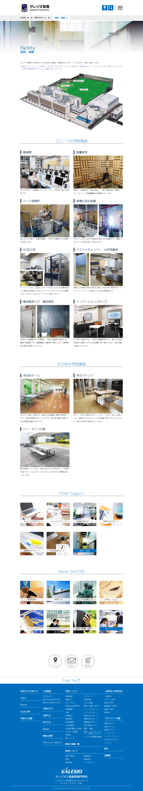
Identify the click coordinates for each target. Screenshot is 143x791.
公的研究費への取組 (73, 728)
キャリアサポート (91, 709)
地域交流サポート (91, 715)
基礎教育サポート (91, 722)
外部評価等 (69, 722)
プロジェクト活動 (112, 718)
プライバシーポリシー (53, 742)
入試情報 (47, 691)
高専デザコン (109, 730)
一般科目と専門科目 (113, 691)
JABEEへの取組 (71, 731)
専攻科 (107, 712)
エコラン (107, 743)
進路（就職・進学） (92, 706)
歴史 (106, 748)
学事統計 (69, 715)
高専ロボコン (109, 723)
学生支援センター (91, 725)
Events (23, 704)
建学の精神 (69, 756)
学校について (71, 691)
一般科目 (107, 696)
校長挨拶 (69, 696)
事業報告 (69, 719)
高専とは (69, 699)
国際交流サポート (91, 719)
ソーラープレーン (111, 736)
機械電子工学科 (110, 706)
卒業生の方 (48, 708)
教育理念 (69, 762)
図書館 (107, 755)
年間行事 (87, 699)
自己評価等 (69, 725)
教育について (71, 750)
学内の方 (47, 722)
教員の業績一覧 (72, 744)
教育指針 (87, 759)
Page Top (70, 680)
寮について (69, 738)
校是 (67, 759)
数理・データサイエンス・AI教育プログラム (93, 732)
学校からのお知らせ (29, 691)
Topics (23, 698)
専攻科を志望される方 (52, 702)
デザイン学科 (109, 699)
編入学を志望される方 (52, 699)
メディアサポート (91, 712)
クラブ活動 (88, 702)
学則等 (68, 735)
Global (46, 729)
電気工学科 (108, 702)
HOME (23, 17)
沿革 (67, 712)
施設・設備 (88, 728)
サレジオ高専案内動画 (93, 736)
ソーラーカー (109, 733)
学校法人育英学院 (72, 706)
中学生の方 (47, 696)
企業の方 (47, 715)
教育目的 (87, 756)
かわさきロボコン (111, 739)
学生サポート (41, 17)
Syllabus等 (25, 711)
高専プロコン (109, 726)
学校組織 (69, 709)
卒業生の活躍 (26, 718)
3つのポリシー (90, 762)
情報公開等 (48, 735)
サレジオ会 (69, 702)
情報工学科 (108, 709)
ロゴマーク (88, 696)
